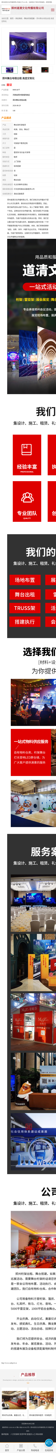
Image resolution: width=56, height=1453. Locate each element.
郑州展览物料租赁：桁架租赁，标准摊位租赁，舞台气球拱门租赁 (27, 1415)
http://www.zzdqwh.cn (9, 1363)
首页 (11, 19)
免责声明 (23, 1434)
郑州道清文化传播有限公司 (39, 1427)
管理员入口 (31, 1434)
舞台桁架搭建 (29, 19)
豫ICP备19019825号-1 (23, 1427)
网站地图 (39, 1434)
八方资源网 (14, 1434)
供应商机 (18, 19)
